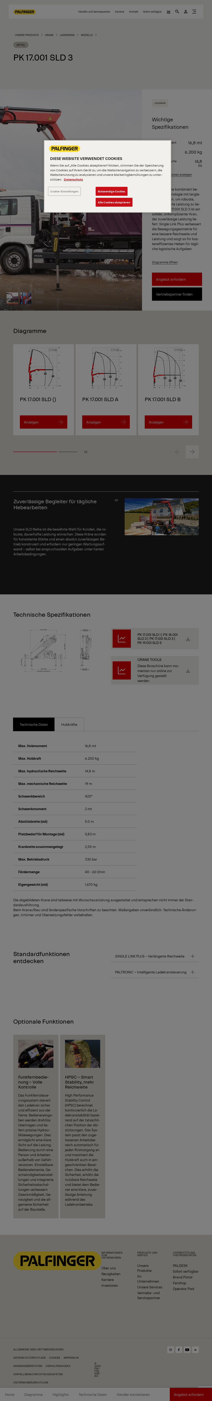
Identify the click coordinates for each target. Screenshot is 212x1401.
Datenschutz (73, 179)
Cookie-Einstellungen (64, 191)
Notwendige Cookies (111, 191)
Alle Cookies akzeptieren (114, 202)
